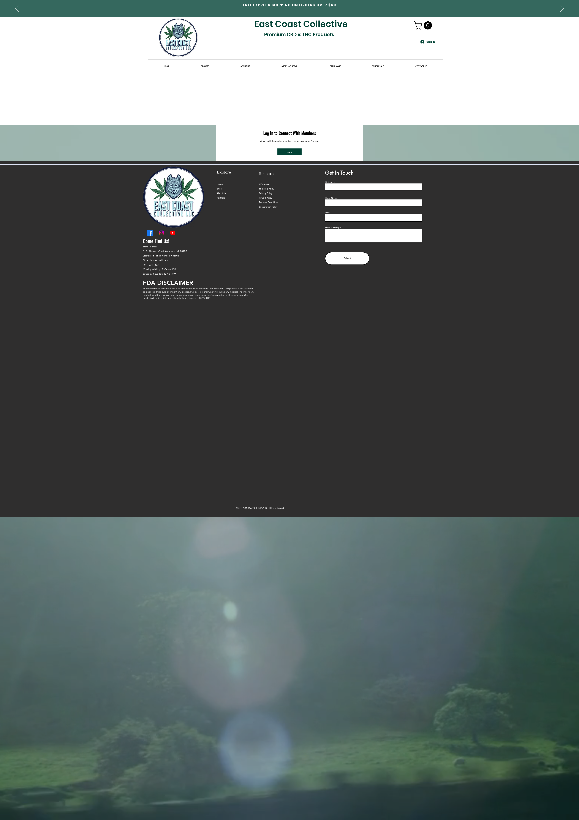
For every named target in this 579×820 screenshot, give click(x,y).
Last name (295, 372)
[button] (325, 364)
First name (258, 372)
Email (255, 386)
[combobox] (269, 406)
